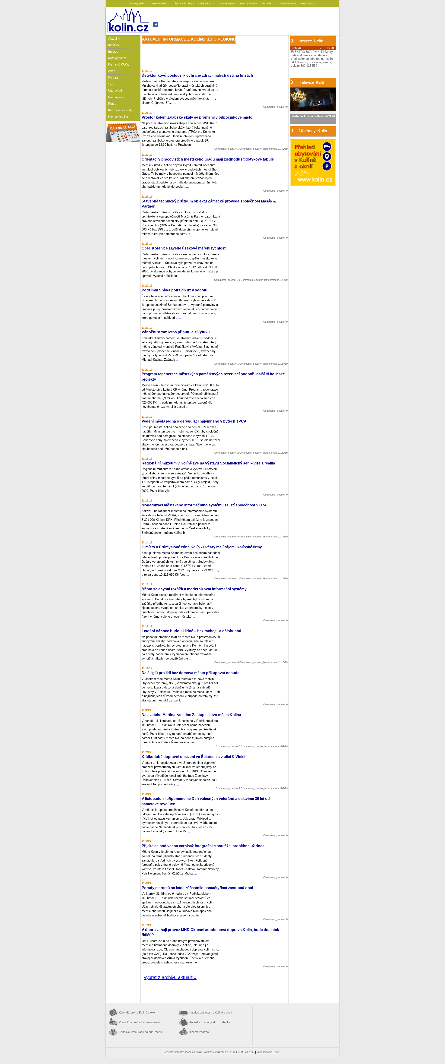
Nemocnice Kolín (119, 116)
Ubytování (115, 90)
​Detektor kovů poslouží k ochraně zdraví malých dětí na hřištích (197, 75)
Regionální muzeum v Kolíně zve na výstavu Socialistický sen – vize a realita (208, 463)
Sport (111, 84)
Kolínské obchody (120, 110)
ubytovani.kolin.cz (184, 3)
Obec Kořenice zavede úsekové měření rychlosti (184, 248)
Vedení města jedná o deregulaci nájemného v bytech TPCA (194, 421)
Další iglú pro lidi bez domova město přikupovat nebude (190, 673)
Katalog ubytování (210, 1012)
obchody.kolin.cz (138, 3)
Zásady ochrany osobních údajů (183, 1052)
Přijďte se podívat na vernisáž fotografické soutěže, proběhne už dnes (203, 846)
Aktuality (114, 38)
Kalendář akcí (137, 1012)
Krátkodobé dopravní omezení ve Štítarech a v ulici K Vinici (193, 757)
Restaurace (116, 97)
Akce (111, 71)
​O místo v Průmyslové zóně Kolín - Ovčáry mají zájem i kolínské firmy (202, 547)
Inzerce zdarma (199, 1032)
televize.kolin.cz (248, 3)
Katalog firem (117, 58)
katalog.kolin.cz (207, 3)
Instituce (114, 45)
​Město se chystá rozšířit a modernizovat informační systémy (194, 589)
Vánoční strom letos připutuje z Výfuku (176, 332)
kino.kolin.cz (269, 3)
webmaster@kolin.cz (216, 1052)
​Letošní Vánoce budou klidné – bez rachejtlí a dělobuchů (191, 631)
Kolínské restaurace (140, 1032)
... (174, 102)
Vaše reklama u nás (268, 1052)
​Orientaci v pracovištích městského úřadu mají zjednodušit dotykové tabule (208, 159)
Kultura (113, 77)
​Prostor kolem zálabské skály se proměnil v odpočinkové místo (197, 117)
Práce (112, 103)
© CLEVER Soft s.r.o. (242, 1052)
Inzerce (113, 51)
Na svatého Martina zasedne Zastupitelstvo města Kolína (191, 715)
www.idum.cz (228, 3)
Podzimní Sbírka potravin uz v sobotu (174, 290)
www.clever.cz (288, 3)
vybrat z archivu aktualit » (170, 977)
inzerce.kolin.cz (161, 3)
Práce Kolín (139, 1022)
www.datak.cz (308, 3)
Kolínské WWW (118, 64)
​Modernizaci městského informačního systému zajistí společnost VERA (204, 505)
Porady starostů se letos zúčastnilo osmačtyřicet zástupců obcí (197, 888)
